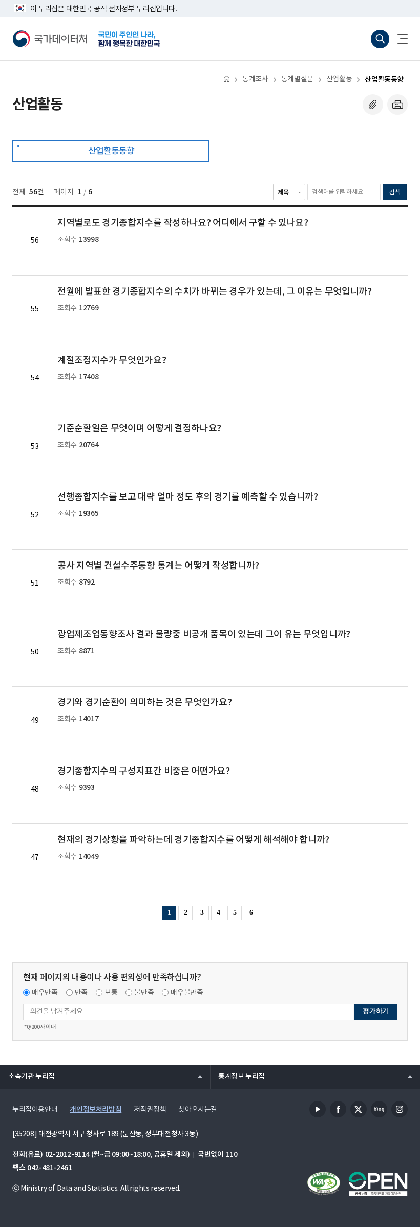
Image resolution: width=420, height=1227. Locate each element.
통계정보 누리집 (237, 1076)
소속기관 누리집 (27, 1076)
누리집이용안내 (34, 1110)
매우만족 (45, 993)
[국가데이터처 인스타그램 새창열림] (399, 1109)
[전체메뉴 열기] (398, 39)
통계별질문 (297, 79)
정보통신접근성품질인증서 (323, 1184)
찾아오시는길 (197, 1110)
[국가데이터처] (50, 39)
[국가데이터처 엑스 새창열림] (358, 1109)
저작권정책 (150, 1110)
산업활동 (339, 79)
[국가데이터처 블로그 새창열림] (379, 1109)
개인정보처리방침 (95, 1109)
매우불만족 (187, 993)
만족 (81, 993)
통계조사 (255, 79)
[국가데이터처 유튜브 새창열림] (317, 1109)
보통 (110, 993)
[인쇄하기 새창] (397, 104)
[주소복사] (373, 104)
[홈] (226, 78)
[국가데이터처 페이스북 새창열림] (338, 1109)
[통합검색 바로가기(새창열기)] (380, 39)
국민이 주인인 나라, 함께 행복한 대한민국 (129, 39)
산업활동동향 (384, 79)
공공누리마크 (378, 1184)
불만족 (144, 993)
